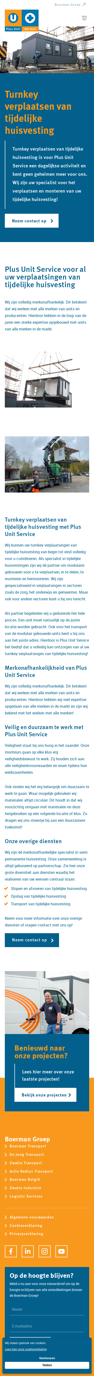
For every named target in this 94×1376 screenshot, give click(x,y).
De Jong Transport (27, 1155)
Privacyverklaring (26, 1234)
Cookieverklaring (26, 1226)
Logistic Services (26, 1196)
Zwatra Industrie (25, 1188)
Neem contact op (29, 220)
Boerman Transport (28, 1146)
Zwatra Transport (26, 1163)
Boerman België (25, 1179)
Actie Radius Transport (31, 1171)
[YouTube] (61, 1251)
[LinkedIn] (28, 1251)
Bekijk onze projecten (44, 1094)
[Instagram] (45, 1251)
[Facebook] (11, 1251)
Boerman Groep (68, 5)
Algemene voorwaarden (32, 1217)
